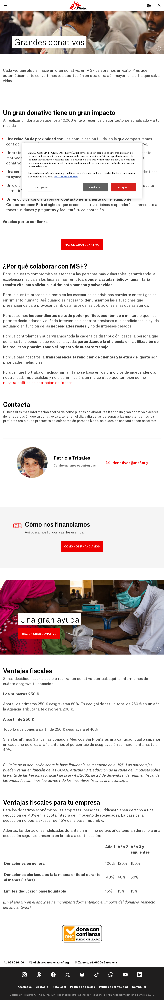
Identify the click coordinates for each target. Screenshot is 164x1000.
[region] (82, 170)
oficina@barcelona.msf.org (51, 962)
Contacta (42, 986)
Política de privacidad (113, 986)
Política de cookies (82, 986)
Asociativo (25, 986)
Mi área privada (159, 5)
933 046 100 (16, 962)
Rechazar (95, 187)
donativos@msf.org (130, 462)
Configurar (139, 986)
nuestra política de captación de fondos (38, 382)
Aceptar (123, 187)
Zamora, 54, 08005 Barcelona (97, 962)
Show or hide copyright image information (159, 49)
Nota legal (59, 986)
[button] (82, 244)
